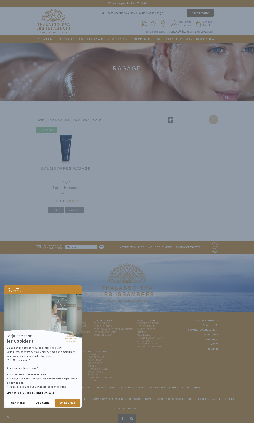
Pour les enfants (147, 343)
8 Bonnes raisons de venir (203, 330)
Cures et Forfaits (90, 39)
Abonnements (143, 39)
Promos (186, 39)
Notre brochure (132, 247)
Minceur (142, 332)
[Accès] (164, 23)
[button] (7, 416)
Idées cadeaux (166, 39)
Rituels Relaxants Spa (149, 338)
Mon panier (211, 339)
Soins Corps (95, 363)
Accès (214, 344)
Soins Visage (95, 360)
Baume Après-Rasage (66, 168)
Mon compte (184, 21)
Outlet (92, 380)
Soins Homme (81, 120)
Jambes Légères (146, 329)
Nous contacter (188, 247)
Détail (56, 210)
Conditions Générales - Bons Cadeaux (143, 387)
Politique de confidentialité (185, 387)
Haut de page (214, 249)
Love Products (96, 357)
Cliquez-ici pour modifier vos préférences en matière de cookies (196, 399)
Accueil (41, 120)
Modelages (143, 335)
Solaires (93, 375)
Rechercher (201, 12)
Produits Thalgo (206, 39)
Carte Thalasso (103, 335)
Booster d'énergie (148, 323)
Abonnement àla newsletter (52, 247)
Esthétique (143, 341)
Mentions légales (107, 387)
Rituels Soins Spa (98, 369)
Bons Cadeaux (102, 323)
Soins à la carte (119, 39)
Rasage (97, 120)
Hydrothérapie (146, 326)
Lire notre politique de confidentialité (30, 393)
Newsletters (210, 325)
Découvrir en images (206, 320)
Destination (43, 39)
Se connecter (185, 25)
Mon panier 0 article (208, 23)
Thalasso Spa (64, 39)
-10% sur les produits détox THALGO (127, 3)
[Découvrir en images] (144, 23)
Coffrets (93, 354)
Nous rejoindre (160, 247)
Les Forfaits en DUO (105, 332)
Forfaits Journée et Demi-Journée (113, 329)
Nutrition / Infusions (100, 378)
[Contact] (154, 23)
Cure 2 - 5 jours (103, 326)
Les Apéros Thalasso (149, 346)
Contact (213, 349)
